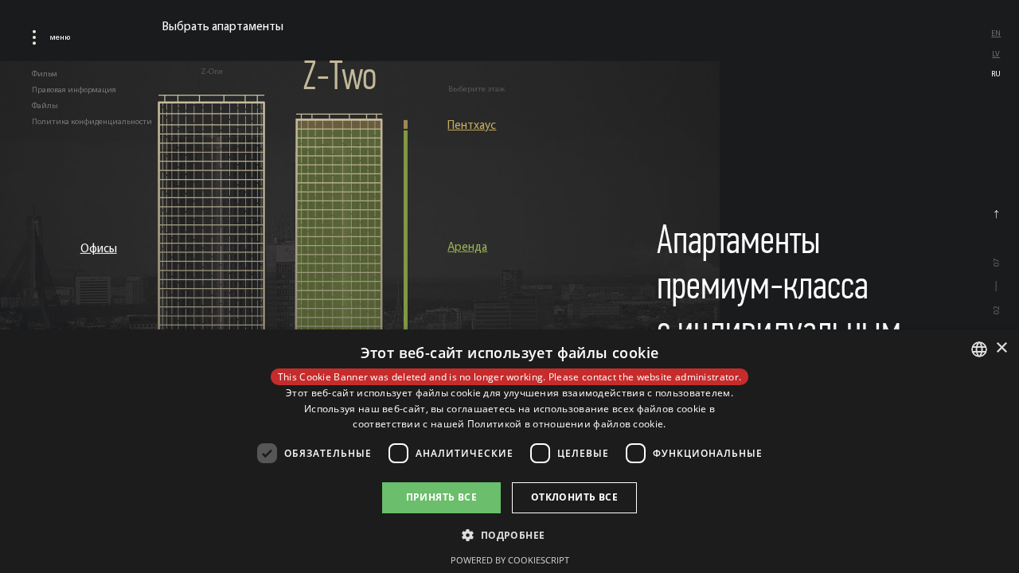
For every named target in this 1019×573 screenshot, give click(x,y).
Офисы (98, 248)
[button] (509, 534)
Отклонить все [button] (574, 497)
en (996, 33)
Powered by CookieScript (510, 560)
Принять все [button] (441, 497)
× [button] (1001, 348)
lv (996, 54)
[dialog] (509, 451)
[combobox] (979, 349)
